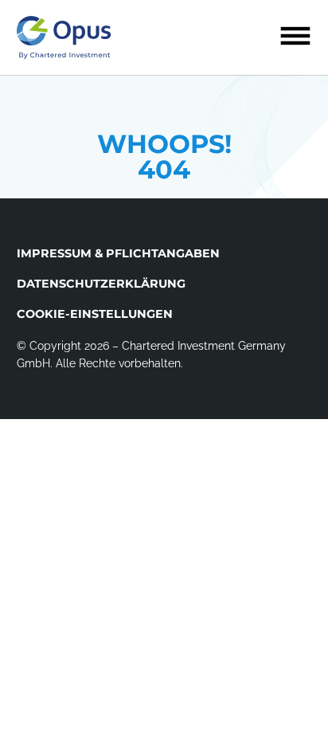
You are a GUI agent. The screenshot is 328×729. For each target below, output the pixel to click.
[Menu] (295, 36)
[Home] (64, 37)
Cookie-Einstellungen (95, 314)
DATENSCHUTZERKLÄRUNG (101, 283)
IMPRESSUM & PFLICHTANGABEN (118, 253)
